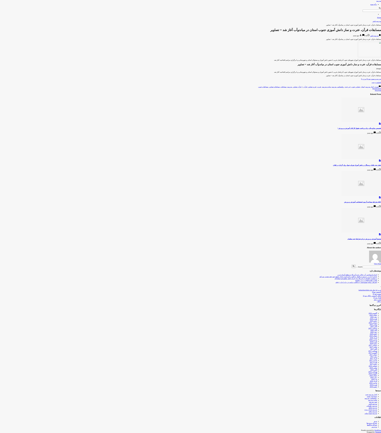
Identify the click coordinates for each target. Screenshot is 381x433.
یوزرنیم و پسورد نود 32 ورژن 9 (371, 79)
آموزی (376, 87)
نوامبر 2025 (373, 324)
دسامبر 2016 (373, 366)
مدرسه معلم (373, 411)
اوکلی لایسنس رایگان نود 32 (372, 296)
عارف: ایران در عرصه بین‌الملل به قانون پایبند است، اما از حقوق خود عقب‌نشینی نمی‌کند (348, 277)
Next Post (378, 90)
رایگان (379, 301)
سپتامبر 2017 (372, 351)
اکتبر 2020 (373, 330)
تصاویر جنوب (355, 87)
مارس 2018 (373, 340)
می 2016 (374, 379)
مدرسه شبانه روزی (370, 409)
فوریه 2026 (373, 319)
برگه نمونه (373, 4)
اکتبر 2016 (373, 370)
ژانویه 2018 (373, 343)
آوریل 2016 (373, 381)
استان (363, 87)
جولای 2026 (373, 315)
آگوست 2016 (373, 373)
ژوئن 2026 (373, 317)
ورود (375, 421)
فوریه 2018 (373, 341)
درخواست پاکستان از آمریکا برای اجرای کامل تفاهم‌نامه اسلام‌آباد (356, 278)
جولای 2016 (373, 375)
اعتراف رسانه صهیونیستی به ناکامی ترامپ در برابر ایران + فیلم (356, 282)
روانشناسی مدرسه (338, 87)
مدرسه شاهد (373, 408)
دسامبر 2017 (373, 345)
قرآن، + (304, 87)
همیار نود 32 (377, 298)
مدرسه (378, 1)
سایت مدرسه (326, 87)
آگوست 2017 (373, 353)
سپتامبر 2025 (372, 328)
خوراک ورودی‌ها (372, 423)
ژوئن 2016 (373, 377)
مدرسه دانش (376, 21)
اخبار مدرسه (369, 87)
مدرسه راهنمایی (371, 406)
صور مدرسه (373, 402)
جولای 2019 (373, 336)
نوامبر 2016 (373, 368)
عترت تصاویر (312, 87)
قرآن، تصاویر (297, 87)
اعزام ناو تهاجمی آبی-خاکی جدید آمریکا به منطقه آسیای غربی (357, 275)
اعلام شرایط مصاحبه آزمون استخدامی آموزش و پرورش (362, 202)
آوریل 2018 (373, 338)
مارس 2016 (373, 383)
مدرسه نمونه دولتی (370, 413)
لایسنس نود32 (376, 292)
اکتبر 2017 (373, 349)
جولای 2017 (373, 355)
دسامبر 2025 (373, 323)
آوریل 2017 (373, 358)
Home (379, 17)
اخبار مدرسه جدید (371, 394)
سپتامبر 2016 (372, 372)
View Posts (377, 264)
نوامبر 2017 (373, 347)
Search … (359, 267)
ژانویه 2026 (373, 321)
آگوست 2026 (373, 313)
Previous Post (376, 88)
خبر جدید (348, 87)
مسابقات (284, 87)
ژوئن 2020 (373, 332)
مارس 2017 (373, 360)
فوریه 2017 (373, 362)
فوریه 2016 (373, 385)
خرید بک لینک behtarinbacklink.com (370, 290)
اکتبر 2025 (373, 326)
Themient (378, 432)
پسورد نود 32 (377, 294)
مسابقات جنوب (263, 87)
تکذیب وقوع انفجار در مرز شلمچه (366, 280)
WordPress (377, 430)
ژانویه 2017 (373, 364)
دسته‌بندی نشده (372, 396)
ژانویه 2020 (373, 334)
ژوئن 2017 (373, 356)
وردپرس (374, 427)
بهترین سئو (377, 299)
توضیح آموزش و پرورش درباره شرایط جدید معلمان (364, 239)
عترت (319, 87)
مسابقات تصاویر (274, 87)
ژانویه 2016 (373, 387)
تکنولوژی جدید (376, 82)
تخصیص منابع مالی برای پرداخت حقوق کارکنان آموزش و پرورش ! (359, 128)
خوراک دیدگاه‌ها (372, 425)
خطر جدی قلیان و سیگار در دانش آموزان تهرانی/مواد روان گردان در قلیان (357, 165)
